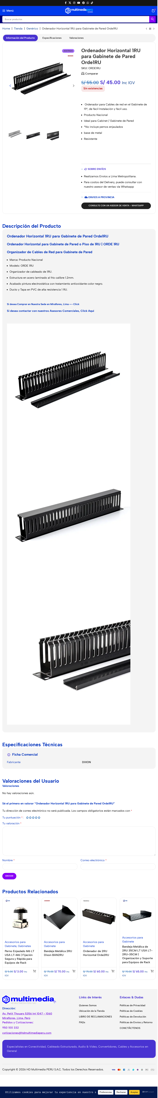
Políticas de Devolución (133, 1016)
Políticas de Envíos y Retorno (136, 1022)
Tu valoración (11, 823)
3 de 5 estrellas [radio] (33, 817)
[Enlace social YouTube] (78, 2)
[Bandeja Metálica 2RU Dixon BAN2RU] (59, 918)
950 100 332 (10, 1027)
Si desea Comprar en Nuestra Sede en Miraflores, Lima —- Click (43, 304)
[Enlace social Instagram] (74, 2)
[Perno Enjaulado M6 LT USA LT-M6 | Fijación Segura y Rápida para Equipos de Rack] (20, 918)
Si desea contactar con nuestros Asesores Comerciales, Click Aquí (50, 311)
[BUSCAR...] (152, 19)
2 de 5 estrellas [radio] (30, 817)
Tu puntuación (12, 817)
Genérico (32, 28)
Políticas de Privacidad (132, 1005)
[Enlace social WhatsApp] (88, 2)
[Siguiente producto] (154, 29)
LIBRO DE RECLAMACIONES (95, 1016)
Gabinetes (24, 946)
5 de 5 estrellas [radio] (38, 817)
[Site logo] (79, 10)
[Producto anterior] (146, 29)
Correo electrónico (94, 860)
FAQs (82, 1022)
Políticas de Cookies (131, 1010)
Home (6, 28)
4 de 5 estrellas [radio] (36, 817)
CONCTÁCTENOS (130, 1028)
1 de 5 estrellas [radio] (27, 817)
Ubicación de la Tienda (91, 1010)
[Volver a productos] (150, 29)
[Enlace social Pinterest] (83, 2)
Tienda (18, 28)
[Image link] (29, 999)
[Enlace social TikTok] (92, 2)
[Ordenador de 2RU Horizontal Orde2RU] (98, 918)
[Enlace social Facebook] (66, 2)
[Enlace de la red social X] (70, 2)
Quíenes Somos (88, 1005)
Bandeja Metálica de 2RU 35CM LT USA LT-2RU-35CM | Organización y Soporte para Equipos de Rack (137, 954)
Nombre (8, 860)
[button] (10, 86)
